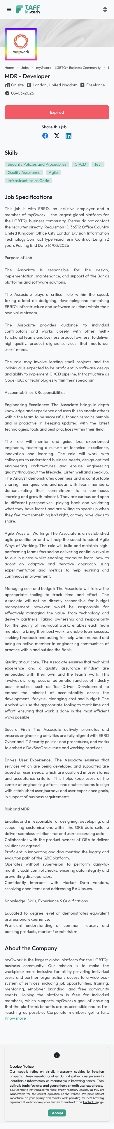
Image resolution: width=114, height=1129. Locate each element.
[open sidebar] (9, 9)
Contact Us (90, 1102)
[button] (105, 9)
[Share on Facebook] (45, 135)
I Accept (56, 1113)
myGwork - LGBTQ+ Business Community (68, 67)
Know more (15, 1018)
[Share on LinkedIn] (68, 135)
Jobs (25, 67)
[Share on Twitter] (56, 135)
